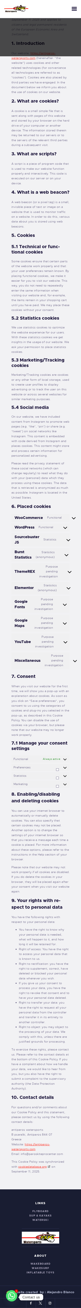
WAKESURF (40, 1268)
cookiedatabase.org (32, 1167)
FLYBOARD (40, 1211)
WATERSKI (40, 1220)
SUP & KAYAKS (40, 1215)
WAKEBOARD (41, 1263)
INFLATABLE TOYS (41, 1272)
